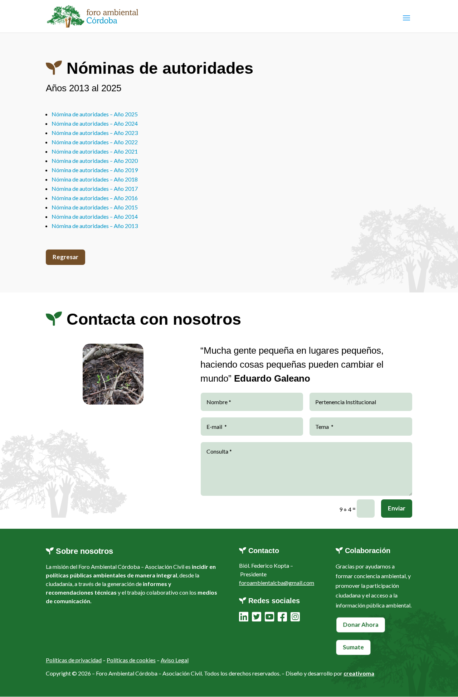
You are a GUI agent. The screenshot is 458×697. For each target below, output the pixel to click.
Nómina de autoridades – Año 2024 (95, 123)
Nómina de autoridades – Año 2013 (95, 225)
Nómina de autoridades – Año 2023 (95, 132)
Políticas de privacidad (74, 660)
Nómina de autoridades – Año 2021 (95, 151)
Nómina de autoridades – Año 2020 (95, 160)
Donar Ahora (360, 624)
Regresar (65, 257)
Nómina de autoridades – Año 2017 (95, 188)
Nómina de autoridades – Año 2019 (95, 169)
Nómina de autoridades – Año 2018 (95, 179)
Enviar (396, 508)
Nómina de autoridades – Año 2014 (95, 216)
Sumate (353, 646)
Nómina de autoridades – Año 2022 (95, 142)
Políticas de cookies (131, 660)
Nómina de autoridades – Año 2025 (95, 114)
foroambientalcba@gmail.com (276, 582)
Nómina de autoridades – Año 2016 (95, 197)
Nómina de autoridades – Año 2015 (95, 207)
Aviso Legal (175, 660)
